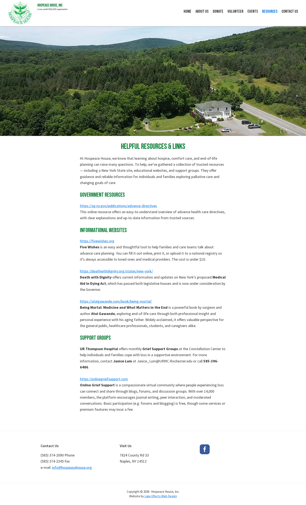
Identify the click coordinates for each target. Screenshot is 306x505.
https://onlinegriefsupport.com (104, 379)
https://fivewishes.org (97, 241)
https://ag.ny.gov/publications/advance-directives (118, 205)
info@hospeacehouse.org (72, 467)
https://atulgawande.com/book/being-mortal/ (116, 301)
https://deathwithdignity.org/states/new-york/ (116, 271)
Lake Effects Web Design (160, 496)
